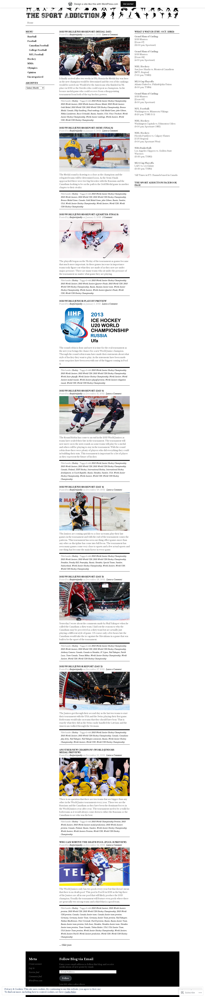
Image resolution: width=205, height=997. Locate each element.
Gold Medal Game (107, 110)
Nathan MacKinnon (69, 921)
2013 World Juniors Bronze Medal (92, 104)
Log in (32, 968)
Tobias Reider (97, 927)
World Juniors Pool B (69, 934)
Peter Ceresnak (84, 921)
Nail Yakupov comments (91, 739)
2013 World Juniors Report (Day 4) (81, 487)
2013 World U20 (78, 107)
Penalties (64, 562)
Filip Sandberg (80, 110)
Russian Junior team (104, 287)
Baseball (31, 36)
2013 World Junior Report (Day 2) (80, 666)
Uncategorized (35, 77)
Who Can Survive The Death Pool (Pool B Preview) (92, 842)
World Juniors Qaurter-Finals (105, 290)
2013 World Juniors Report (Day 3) (81, 576)
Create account (35, 964)
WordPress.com (35, 980)
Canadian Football (39, 45)
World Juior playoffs (69, 377)
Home (30, 23)
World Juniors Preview (83, 831)
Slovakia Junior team (111, 924)
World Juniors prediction (89, 934)
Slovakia (97, 473)
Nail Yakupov (114, 652)
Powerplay (84, 562)
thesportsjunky (76, 34)
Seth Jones (89, 924)
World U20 (114, 203)
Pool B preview (97, 921)
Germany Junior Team (79, 918)
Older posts (65, 945)
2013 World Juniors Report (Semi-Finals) (86, 128)
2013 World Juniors (69, 104)
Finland (71, 469)
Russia (93, 114)
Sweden (100, 114)
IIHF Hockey (81, 469)
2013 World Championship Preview (106, 822)
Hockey (31, 59)
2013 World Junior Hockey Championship (109, 101)
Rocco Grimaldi (83, 114)
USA (106, 114)
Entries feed (34, 972)
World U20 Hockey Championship (80, 120)
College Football (38, 50)
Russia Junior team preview (72, 924)
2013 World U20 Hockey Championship (102, 107)
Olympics (32, 68)
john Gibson (121, 110)
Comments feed (35, 976)
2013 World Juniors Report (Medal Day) (85, 32)
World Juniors (112, 117)
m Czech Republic (79, 473)
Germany (65, 918)
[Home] (102, 9)
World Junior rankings (95, 117)
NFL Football (36, 54)
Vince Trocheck (115, 114)
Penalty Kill (74, 562)
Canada (70, 110)
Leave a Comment (110, 34)
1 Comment (107, 217)
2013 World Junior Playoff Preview (83, 301)
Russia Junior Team (119, 921)
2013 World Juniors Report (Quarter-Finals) (88, 214)
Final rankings (93, 110)
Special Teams (109, 562)
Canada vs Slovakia (91, 652)
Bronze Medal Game (69, 200)
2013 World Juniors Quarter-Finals (93, 284)
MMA (30, 63)
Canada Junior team (88, 914)
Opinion (31, 72)
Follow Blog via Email (76, 959)
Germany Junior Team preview (102, 918)
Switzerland (66, 566)
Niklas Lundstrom (68, 114)
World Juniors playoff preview (92, 380)
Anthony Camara (68, 652)
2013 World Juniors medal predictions (89, 825)
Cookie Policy (70, 992)
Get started (128, 4)
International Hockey (96, 469)
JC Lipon (104, 652)
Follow (65, 978)
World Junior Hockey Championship (81, 203)
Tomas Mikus (84, 655)
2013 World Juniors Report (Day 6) (81, 391)
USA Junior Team (115, 927)
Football (31, 41)
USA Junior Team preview (72, 930)
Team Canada (72, 655)
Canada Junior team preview (110, 914)
